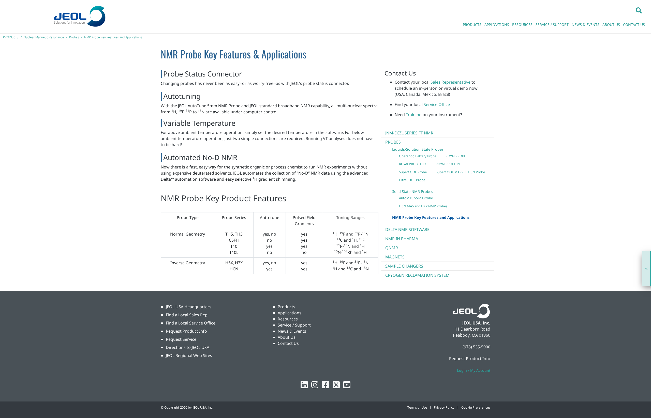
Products (286, 306)
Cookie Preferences (475, 407)
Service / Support (294, 325)
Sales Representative (450, 82)
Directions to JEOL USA (187, 347)
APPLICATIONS (496, 24)
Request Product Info (186, 331)
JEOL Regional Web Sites (189, 355)
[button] (639, 10)
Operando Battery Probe (417, 156)
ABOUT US (611, 24)
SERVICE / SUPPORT (552, 24)
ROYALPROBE (456, 156)
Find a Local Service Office (190, 323)
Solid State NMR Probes (412, 191)
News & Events (292, 331)
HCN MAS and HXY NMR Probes (423, 206)
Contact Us (288, 343)
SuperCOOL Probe (413, 172)
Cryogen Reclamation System (417, 275)
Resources (288, 319)
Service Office (437, 104)
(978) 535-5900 (476, 347)
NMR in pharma (401, 238)
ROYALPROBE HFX (412, 164)
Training (414, 114)
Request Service (181, 339)
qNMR (391, 248)
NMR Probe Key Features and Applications (430, 217)
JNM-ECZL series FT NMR (409, 133)
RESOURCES (522, 24)
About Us (286, 337)
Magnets (395, 257)
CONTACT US (634, 24)
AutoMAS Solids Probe (416, 198)
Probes (393, 142)
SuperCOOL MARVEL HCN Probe (460, 172)
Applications (289, 313)
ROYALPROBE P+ (448, 164)
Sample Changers (404, 266)
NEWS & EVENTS (585, 24)
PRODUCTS (472, 24)
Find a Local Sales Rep (187, 315)
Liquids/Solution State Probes (417, 149)
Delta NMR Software (407, 229)
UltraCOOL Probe (412, 180)
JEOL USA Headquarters (188, 306)
